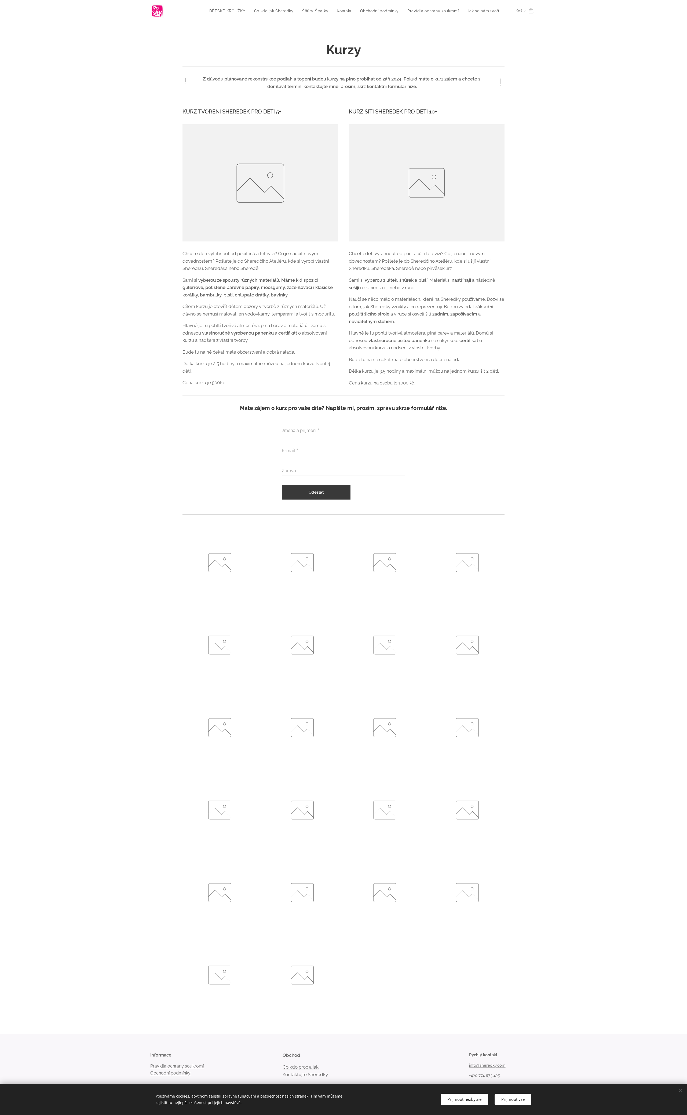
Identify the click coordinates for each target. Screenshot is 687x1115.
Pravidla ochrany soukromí (177, 1066)
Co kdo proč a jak (301, 1067)
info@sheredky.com (487, 1065)
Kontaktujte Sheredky (305, 1074)
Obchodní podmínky (170, 1073)
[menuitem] (229, 11)
